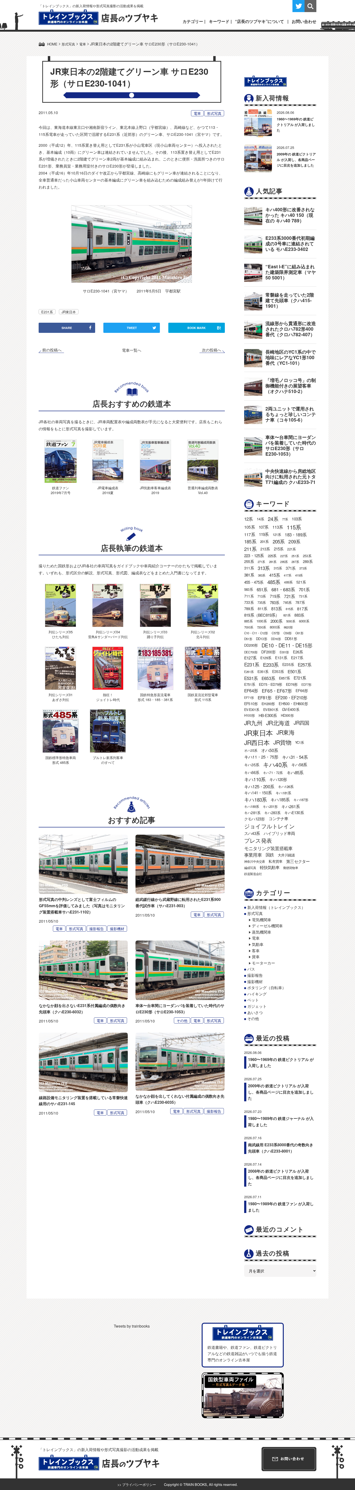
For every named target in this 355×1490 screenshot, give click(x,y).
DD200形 (251, 645)
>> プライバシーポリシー (136, 1484)
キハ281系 (252, 812)
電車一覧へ (131, 350)
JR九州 (253, 722)
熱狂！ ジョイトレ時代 (108, 697)
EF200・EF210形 (291, 697)
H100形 (249, 715)
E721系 (300, 678)
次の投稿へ (211, 350)
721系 (289, 596)
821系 (287, 615)
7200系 (261, 627)
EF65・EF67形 (277, 690)
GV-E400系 (290, 709)
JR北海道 (278, 722)
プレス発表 (258, 840)
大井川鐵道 (286, 854)
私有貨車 (275, 861)
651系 (262, 589)
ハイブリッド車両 (279, 833)
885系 (248, 621)
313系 (264, 567)
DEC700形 (250, 652)
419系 (299, 575)
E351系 (262, 671)
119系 (264, 534)
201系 (264, 541)
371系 (290, 568)
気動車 (257, 944)
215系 (279, 549)
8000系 (275, 627)
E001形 (284, 652)
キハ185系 (280, 799)
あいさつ (255, 1012)
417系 (287, 575)
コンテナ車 (278, 818)
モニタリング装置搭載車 (268, 848)
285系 (284, 561)
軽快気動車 (269, 867)
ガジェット (257, 1006)
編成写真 (250, 867)
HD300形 (287, 715)
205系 (279, 541)
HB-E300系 (268, 715)
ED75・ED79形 (270, 684)
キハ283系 (272, 812)
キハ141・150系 (258, 793)
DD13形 (261, 638)
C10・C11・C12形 (256, 633)
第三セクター (298, 861)
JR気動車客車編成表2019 (155, 490)
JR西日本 (257, 742)
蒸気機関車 (261, 932)
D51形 (248, 638)
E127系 (250, 658)
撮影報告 (96, 928)
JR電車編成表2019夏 (107, 490)
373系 (303, 568)
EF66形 (302, 690)
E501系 (294, 671)
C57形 (276, 633)
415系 (274, 575)
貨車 (256, 956)
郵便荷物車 (290, 867)
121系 (277, 534)
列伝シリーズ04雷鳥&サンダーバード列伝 (108, 634)
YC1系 (299, 742)
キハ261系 (290, 806)
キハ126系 (285, 786)
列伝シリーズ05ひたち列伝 (61, 634)
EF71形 (249, 697)
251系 (295, 556)
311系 (249, 568)
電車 (197, 113)
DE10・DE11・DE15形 (287, 645)
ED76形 (292, 684)
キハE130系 (294, 812)
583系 (248, 589)
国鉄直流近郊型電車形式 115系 (203, 697)
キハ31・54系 (295, 757)
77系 (285, 519)
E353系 (278, 671)
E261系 (249, 671)
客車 (256, 950)
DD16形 (276, 638)
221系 (291, 549)
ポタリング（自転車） (266, 987)
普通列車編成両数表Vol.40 (203, 490)
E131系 (281, 657)
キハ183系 (255, 799)
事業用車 (253, 855)
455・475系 (253, 582)
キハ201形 (270, 806)
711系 (249, 596)
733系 (249, 602)
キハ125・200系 (259, 786)
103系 (297, 519)
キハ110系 (254, 779)
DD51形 (291, 638)
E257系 (304, 664)
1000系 (261, 621)
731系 (303, 596)
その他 (182, 1020)
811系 (262, 608)
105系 (249, 527)
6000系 (304, 621)
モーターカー (263, 963)
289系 (307, 561)
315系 (278, 568)
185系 (250, 541)
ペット (253, 1000)
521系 (301, 581)
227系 (284, 556)
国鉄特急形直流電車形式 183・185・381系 (155, 697)
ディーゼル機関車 (267, 925)
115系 (294, 527)
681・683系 (283, 589)
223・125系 (254, 555)
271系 (261, 561)
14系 (260, 518)
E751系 (249, 684)
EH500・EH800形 (293, 703)
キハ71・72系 (273, 772)
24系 (273, 518)
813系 (276, 609)
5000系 (290, 621)
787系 (300, 602)
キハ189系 (251, 806)
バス (251, 969)
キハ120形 (278, 779)
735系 (261, 602)
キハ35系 (251, 764)
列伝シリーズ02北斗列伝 (203, 634)
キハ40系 (275, 764)
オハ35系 (250, 750)
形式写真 (214, 113)
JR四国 (301, 722)
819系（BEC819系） (261, 615)
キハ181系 (283, 792)
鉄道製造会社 (253, 873)
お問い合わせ (304, 21)
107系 (264, 527)
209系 (294, 541)
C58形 (287, 633)
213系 (265, 549)
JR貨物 (282, 742)
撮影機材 (117, 928)
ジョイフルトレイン (269, 826)
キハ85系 (295, 772)
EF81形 (264, 697)
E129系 (265, 657)
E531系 (251, 678)
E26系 (298, 652)
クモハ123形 (254, 819)
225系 (272, 555)
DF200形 (268, 652)
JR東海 (285, 732)
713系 (261, 596)
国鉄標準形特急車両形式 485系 (60, 760)
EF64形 (251, 690)
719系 (275, 596)
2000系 (276, 621)
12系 (248, 519)
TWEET (132, 328)
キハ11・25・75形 (261, 757)
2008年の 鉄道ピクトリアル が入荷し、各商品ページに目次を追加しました (281, 1177)
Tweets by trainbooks (132, 1326)
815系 (289, 608)
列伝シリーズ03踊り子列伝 (155, 634)
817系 (302, 609)
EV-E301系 (251, 709)
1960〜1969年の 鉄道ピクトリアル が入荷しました (296, 124)
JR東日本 (69, 311)
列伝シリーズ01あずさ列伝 (61, 697)
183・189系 (295, 534)
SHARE (67, 328)
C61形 (299, 633)
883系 (299, 615)
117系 (249, 534)
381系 (249, 575)
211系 (250, 548)
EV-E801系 (270, 709)
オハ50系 (269, 750)
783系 (274, 602)
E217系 (297, 657)
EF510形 (251, 703)
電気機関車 (261, 919)
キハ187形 (300, 799)
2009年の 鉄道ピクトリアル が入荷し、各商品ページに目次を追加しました (296, 160)
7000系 (248, 627)
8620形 (288, 627)
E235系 (288, 664)
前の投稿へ (52, 350)
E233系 (270, 664)
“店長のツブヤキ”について (259, 21)
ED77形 (306, 684)
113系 (277, 527)
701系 (304, 589)
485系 (273, 581)
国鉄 (270, 855)
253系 (307, 555)
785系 (287, 602)
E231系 (47, 311)
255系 (249, 561)
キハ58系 (299, 764)
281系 (273, 561)
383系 (261, 575)
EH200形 (268, 703)
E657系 (284, 677)
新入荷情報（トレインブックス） (276, 907)
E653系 (268, 678)
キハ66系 (251, 772)
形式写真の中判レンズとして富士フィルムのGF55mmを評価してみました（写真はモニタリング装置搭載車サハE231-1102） (82, 905)
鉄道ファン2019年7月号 (61, 490)
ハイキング (257, 994)
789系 (249, 608)
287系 (295, 561)
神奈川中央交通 (254, 861)
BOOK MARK (204, 328)
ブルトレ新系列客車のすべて (108, 760)
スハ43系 (252, 833)
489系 (288, 582)
